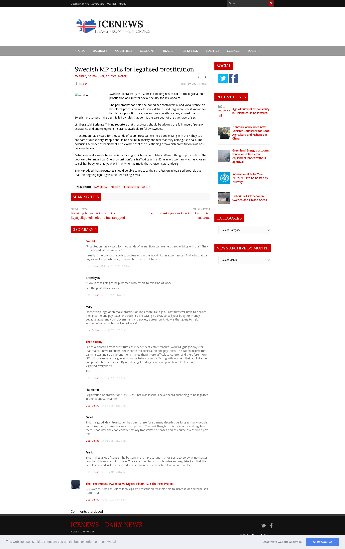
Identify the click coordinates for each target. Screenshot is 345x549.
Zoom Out (199, 77)
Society (254, 50)
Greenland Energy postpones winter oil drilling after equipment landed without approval (251, 156)
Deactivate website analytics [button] (282, 541)
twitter (223, 78)
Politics (212, 50)
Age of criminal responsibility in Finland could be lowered (250, 111)
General (93, 76)
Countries (123, 50)
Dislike (96, 266)
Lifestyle (190, 50)
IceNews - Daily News (106, 525)
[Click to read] (224, 111)
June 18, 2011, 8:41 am (113, 295)
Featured (80, 76)
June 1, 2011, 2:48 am (113, 472)
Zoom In (205, 77)
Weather (111, 3)
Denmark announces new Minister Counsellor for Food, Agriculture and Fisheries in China (251, 132)
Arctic (80, 50)
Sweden (122, 76)
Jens (84, 84)
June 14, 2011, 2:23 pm (113, 378)
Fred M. (90, 241)
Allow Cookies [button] (322, 541)
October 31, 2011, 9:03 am (116, 266)
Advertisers (97, 3)
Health (168, 50)
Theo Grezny (94, 342)
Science (233, 50)
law (96, 186)
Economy (147, 50)
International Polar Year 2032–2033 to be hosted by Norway (250, 178)
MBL (102, 76)
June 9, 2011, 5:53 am (113, 405)
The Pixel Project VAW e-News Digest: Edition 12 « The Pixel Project (129, 484)
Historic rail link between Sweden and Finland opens (249, 198)
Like (88, 266)
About (122, 3)
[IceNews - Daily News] (113, 35)
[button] (120, 542)
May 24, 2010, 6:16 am (113, 499)
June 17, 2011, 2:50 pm (113, 330)
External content (80, 3)
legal (104, 186)
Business (100, 50)
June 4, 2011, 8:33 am (113, 440)
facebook (233, 78)
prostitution (131, 186)
